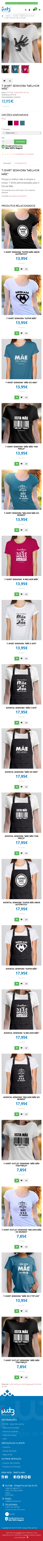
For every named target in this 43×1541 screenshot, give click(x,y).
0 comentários (19, 154)
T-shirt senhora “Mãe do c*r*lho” (21, 1296)
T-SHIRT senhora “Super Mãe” (21, 318)
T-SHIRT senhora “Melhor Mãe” (15, 18)
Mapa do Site (7, 1454)
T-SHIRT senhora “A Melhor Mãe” (21, 579)
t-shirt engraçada (27, 1384)
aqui (10, 196)
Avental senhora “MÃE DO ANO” (21, 772)
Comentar (30, 154)
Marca (8, 16)
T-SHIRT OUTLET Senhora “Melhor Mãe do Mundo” (21, 1230)
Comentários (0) (20, 163)
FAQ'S (5, 1439)
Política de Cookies (9, 1435)
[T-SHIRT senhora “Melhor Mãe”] (21, 43)
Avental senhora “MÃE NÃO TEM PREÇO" (21, 837)
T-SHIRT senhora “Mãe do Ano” (21, 382)
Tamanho (6, 129)
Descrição (7, 163)
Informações (9, 1420)
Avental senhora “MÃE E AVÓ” (21, 707)
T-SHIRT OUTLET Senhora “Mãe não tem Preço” (21, 1164)
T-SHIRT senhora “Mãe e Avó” (21, 643)
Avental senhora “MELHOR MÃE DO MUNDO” (21, 1098)
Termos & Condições (10, 1431)
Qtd (3, 138)
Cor (4, 119)
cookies (19, 1533)
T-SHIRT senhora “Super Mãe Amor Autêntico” (21, 253)
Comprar (20, 142)
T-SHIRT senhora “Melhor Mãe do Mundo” (21, 514)
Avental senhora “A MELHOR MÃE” (21, 1033)
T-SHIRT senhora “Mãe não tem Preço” (21, 447)
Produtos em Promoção (12, 1467)
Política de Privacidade (11, 1428)
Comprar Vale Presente (11, 1463)
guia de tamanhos (20, 196)
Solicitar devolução (9, 1451)
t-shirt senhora (14, 1384)
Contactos (6, 1447)
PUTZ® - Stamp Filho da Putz (23, 16)
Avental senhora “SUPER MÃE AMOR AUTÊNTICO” (21, 903)
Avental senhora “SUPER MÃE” (21, 968)
